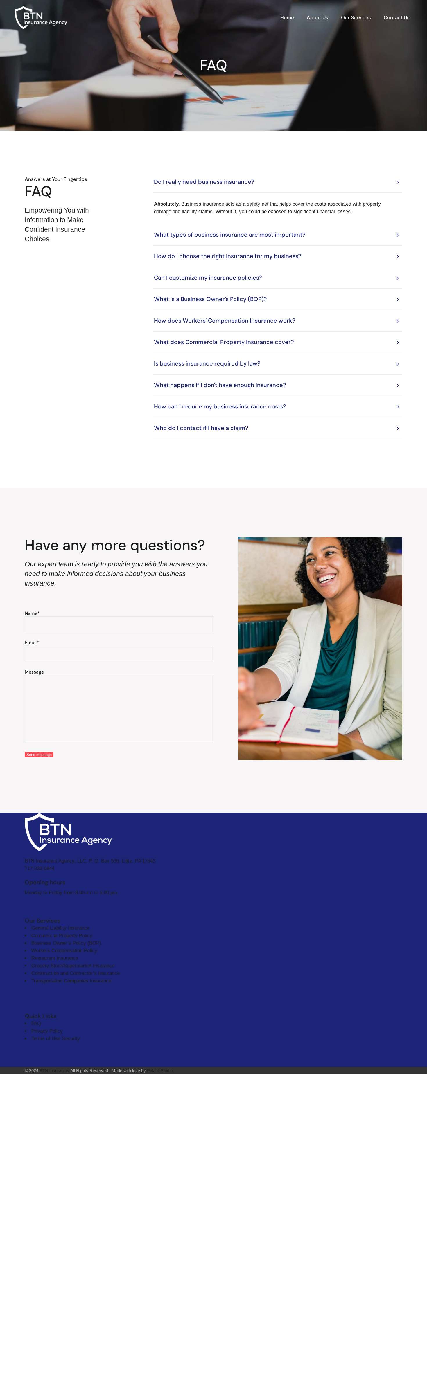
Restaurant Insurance (54, 958)
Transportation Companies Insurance (71, 981)
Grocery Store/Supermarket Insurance (72, 965)
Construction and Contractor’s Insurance (75, 973)
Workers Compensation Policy (64, 950)
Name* (32, 613)
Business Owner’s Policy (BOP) (66, 943)
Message (34, 672)
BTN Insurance (54, 1070)
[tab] (277, 182)
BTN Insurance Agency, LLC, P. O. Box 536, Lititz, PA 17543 (90, 861)
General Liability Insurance (60, 928)
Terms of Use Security (55, 1038)
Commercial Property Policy (61, 935)
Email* (32, 643)
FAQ (36, 1023)
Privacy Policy (47, 1031)
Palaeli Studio (160, 1070)
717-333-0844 (39, 868)
